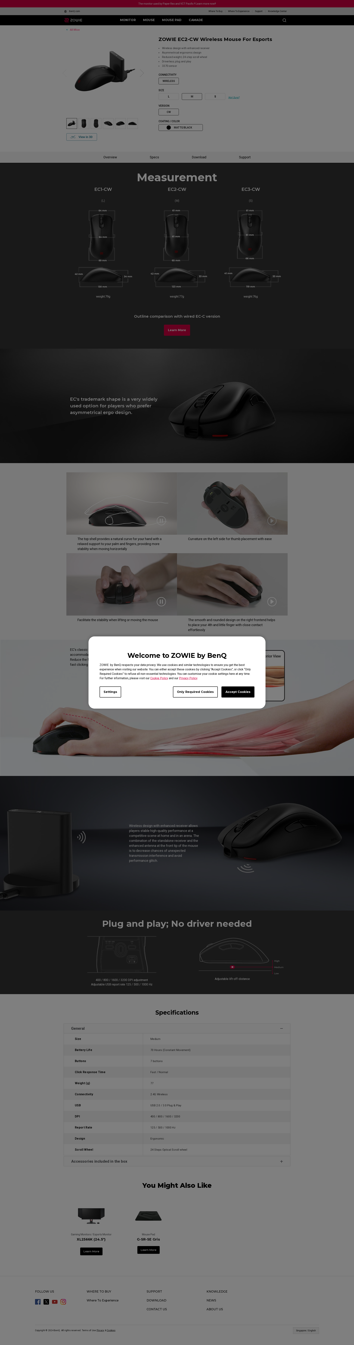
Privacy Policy (188, 678)
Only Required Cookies (195, 692)
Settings (110, 692)
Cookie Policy (159, 678)
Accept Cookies (237, 692)
